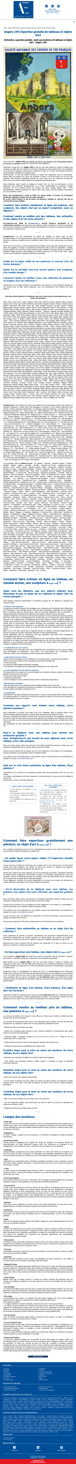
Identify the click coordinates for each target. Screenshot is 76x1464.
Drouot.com (53, 1037)
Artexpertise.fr (33, 223)
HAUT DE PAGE (38, 1356)
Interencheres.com (41, 1037)
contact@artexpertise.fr (25, 758)
